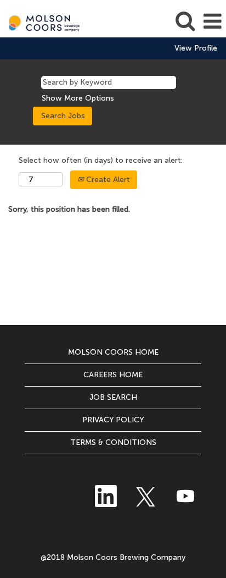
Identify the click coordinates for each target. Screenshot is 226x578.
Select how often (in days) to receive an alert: (101, 160)
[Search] (185, 20)
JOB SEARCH (113, 397)
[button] (212, 21)
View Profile (195, 48)
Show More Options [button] (78, 98)
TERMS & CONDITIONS (113, 442)
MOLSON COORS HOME (113, 352)
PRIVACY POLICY (113, 420)
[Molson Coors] (41, 21)
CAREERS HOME (113, 374)
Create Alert (107, 179)
